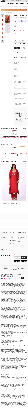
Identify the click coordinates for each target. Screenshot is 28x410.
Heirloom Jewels (12, 359)
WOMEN (3, 0)
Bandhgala (21, 349)
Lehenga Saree (11, 341)
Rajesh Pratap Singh (11, 291)
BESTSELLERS (12, 232)
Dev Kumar (13, 311)
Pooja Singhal (13, 283)
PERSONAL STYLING (13, 240)
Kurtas (18, 345)
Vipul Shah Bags (8, 331)
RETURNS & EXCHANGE (22, 234)
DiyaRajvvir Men (4, 316)
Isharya (8, 325)
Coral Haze (3, 331)
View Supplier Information (23, 61)
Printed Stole (17, 368)
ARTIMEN (9, 315)
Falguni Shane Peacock (22, 284)
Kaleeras (11, 358)
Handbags (19, 365)
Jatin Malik (14, 314)
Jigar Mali (18, 301)
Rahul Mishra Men (16, 318)
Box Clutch (21, 367)
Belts (5, 365)
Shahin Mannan (17, 302)
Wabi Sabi (21, 309)
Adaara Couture (24, 301)
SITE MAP (19, 241)
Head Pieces (19, 358)
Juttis (8, 365)
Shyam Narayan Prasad (5, 298)
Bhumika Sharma (22, 295)
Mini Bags (2, 367)
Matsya (8, 300)
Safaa (7, 301)
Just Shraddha (23, 327)
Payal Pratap (15, 290)
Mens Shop (3, 352)
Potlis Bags (11, 365)
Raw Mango (3, 283)
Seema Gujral (23, 292)
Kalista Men (16, 316)
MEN (7, 0)
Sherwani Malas (23, 350)
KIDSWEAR (17, 0)
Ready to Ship (3, 342)
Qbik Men (10, 314)
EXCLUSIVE (11, 234)
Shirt (16, 378)
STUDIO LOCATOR (4, 235)
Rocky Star (3, 285)
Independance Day (9, 389)
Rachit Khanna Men (4, 315)
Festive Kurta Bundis (19, 351)
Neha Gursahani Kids (4, 385)
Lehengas (2, 336)
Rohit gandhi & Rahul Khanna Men (7, 309)
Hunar (4, 327)
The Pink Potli (8, 326)
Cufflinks (2, 351)
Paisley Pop (19, 332)
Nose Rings (3, 358)
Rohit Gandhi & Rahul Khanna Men (7, 319)
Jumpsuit (8, 350)
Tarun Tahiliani (9, 293)
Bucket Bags (23, 366)
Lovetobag (25, 328)
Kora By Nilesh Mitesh (20, 322)
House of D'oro (3, 328)
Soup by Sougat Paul (4, 299)
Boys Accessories (10, 379)
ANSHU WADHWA (19, 15)
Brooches (2, 353)
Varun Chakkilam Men (12, 322)
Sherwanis (25, 336)
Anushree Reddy (4, 284)
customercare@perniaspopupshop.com (8, 251)
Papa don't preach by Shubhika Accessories (8, 332)
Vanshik (19, 308)
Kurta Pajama (3, 349)
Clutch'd (12, 326)
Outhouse (16, 326)
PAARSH (22, 317)
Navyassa (9, 384)
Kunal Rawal (3, 310)
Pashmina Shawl (4, 368)
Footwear (22, 352)
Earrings (6, 357)
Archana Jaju (3, 301)
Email (17, 254)
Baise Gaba (3, 286)
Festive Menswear (8, 352)
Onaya (23, 286)
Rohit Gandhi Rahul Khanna (6, 294)
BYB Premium (14, 386)
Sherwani (14, 345)
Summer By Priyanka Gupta (19, 285)
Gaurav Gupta (21, 293)
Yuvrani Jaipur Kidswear (16, 384)
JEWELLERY (11, 0)
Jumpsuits (13, 340)
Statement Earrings (4, 362)
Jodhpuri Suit (8, 349)
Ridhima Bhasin (24, 291)
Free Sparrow (23, 384)
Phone (21, 254)
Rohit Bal (7, 292)
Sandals (2, 365)
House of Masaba (16, 299)
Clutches (15, 365)
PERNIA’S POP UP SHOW (5, 234)
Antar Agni (23, 283)
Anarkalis (6, 336)
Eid (13, 389)
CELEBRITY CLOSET (13, 238)
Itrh (15, 301)
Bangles (19, 357)
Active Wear (18, 352)
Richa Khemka (11, 301)
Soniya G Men (23, 319)
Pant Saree (21, 341)
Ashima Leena (13, 294)
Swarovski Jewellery (5, 360)
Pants (23, 345)
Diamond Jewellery (11, 361)
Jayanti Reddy (9, 287)
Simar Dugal (15, 300)
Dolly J (16, 284)
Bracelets (13, 357)
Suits (21, 345)
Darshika (8, 311)
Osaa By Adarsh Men (9, 285)
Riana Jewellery (12, 328)
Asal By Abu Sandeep (11, 284)
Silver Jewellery (18, 361)
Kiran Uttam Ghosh (19, 287)
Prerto (8, 333)
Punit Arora (10, 318)
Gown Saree (16, 341)
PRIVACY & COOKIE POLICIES (21, 238)
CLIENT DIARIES (12, 243)
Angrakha (16, 349)
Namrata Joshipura (14, 295)
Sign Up (22, 278)
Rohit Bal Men (15, 309)
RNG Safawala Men (22, 318)
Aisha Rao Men (18, 315)
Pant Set (13, 352)
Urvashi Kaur (23, 302)
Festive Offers (8, 342)
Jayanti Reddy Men (4, 322)
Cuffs (10, 357)
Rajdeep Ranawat (4, 291)
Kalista (14, 287)
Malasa (19, 300)
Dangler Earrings (11, 362)
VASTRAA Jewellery (22, 326)
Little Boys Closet (4, 384)
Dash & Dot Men (6, 307)
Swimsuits (17, 340)
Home (2, 12)
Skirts (6, 340)
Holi (4, 389)
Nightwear (3, 341)
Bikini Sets (2, 340)
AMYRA (13, 331)
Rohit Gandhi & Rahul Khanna (15, 292)
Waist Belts (3, 366)
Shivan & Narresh (18, 286)
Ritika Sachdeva (4, 333)
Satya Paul (19, 283)
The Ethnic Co (17, 310)
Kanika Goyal (12, 298)
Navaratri (23, 389)
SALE (10, 235)
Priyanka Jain (17, 298)
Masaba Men (17, 317)
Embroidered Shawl (10, 368)
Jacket (11, 378)
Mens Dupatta (3, 350)
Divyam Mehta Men (4, 308)
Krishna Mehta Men (18, 311)
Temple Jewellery (4, 361)
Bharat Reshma (3, 311)
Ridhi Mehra (8, 286)
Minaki (8, 328)
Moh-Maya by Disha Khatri (15, 325)
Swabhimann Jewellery (16, 327)
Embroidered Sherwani (5, 378)
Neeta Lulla (3, 295)
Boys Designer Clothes (5, 377)
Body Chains (24, 358)
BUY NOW (17, 48)
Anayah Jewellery (19, 328)
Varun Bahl (22, 294)
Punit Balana (20, 290)
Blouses (6, 341)
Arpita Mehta (22, 299)
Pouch (23, 365)
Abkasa (13, 315)
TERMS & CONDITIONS (22, 235)
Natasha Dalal (8, 283)
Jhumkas (16, 362)
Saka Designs (15, 385)
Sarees (14, 336)
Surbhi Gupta (23, 300)
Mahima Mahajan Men (11, 317)
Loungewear (17, 350)
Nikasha (18, 294)
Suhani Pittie (24, 332)
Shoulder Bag (11, 367)
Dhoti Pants (20, 378)
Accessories (12, 350)
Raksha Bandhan (18, 389)
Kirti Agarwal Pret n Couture (6, 386)
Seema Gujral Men (17, 319)
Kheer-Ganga (12, 310)
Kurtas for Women (19, 336)
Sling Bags (12, 366)
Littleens (10, 385)
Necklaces (2, 357)
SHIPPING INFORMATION (22, 232)
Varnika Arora (22, 325)
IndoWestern (13, 351)
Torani (11, 300)
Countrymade (17, 307)
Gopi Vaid (11, 299)
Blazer (14, 378)
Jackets (9, 340)
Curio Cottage (3, 325)
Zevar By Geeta (9, 327)
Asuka (24, 309)
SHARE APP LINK (24, 257)
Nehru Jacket (7, 345)
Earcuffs (15, 358)
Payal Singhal (15, 293)
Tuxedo (13, 349)
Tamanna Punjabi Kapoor (9, 302)
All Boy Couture (20, 385)
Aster (2, 327)
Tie (25, 352)
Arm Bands (3, 359)
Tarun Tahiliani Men (4, 314)
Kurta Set (11, 377)
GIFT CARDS (12, 237)
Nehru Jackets (18, 377)
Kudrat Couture (3, 317)
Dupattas (21, 340)
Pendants (17, 359)
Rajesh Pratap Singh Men (12, 308)
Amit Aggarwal (8, 295)
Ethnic (6, 351)
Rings (16, 357)
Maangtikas (7, 358)
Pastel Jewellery (19, 360)
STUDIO (21, 0)
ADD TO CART (24, 48)
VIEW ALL (24, 128)
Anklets (7, 359)
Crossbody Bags (17, 366)
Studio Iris (2, 302)
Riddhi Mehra (18, 291)
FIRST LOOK (26, 1)
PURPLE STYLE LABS (4, 232)
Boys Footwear (3, 379)
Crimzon (11, 333)
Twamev (7, 310)
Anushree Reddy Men (20, 314)
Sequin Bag (16, 367)
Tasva (2, 307)
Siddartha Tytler (4, 293)
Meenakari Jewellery (23, 359)
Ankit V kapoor (23, 307)
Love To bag (3, 326)
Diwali (2, 389)
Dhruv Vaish (12, 307)
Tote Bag (6, 367)
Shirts (11, 345)
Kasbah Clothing (22, 316)
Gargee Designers (10, 316)
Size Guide (22, 30)
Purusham (22, 310)
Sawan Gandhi (3, 300)
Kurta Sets (10, 336)
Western (8, 351)
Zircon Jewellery (12, 360)
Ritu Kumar (3, 292)
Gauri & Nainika (3, 287)
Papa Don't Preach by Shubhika (6, 290)
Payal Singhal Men (4, 318)
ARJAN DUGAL (23, 315)
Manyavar (12, 286)
